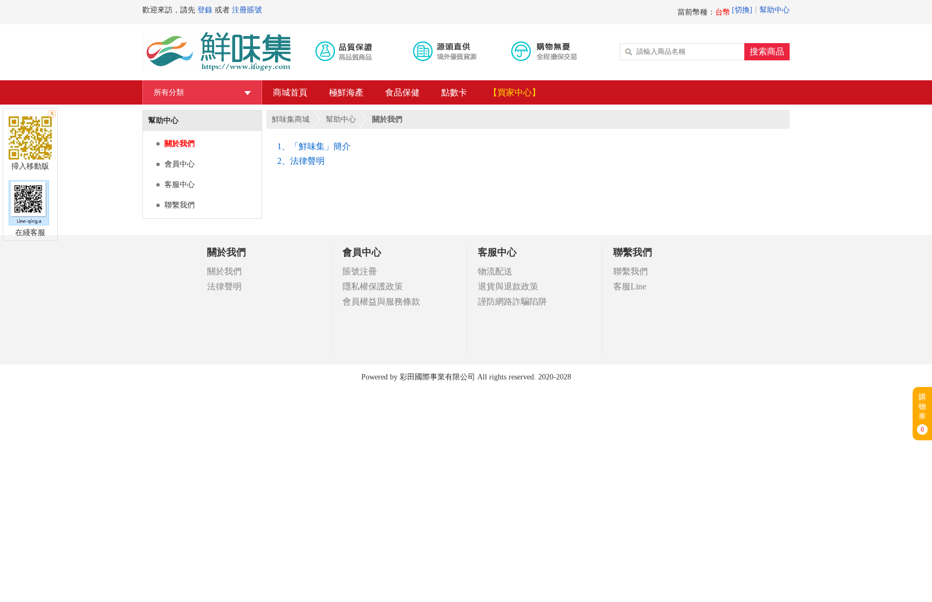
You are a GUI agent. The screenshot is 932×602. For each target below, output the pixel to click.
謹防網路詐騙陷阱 (512, 301)
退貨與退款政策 (508, 286)
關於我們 (180, 144)
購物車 (922, 413)
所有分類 (202, 92)
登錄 (205, 10)
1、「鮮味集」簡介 (314, 146)
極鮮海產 (346, 92)
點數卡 (454, 92)
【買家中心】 (514, 92)
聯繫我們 (180, 205)
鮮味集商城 (291, 119)
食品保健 (402, 92)
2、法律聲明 (301, 160)
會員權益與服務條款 (381, 301)
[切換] (742, 10)
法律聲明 (224, 286)
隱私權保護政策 (372, 286)
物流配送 (495, 271)
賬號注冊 (359, 271)
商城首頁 (290, 92)
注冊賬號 (247, 10)
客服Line (629, 286)
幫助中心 (774, 10)
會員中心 (180, 164)
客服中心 (180, 185)
